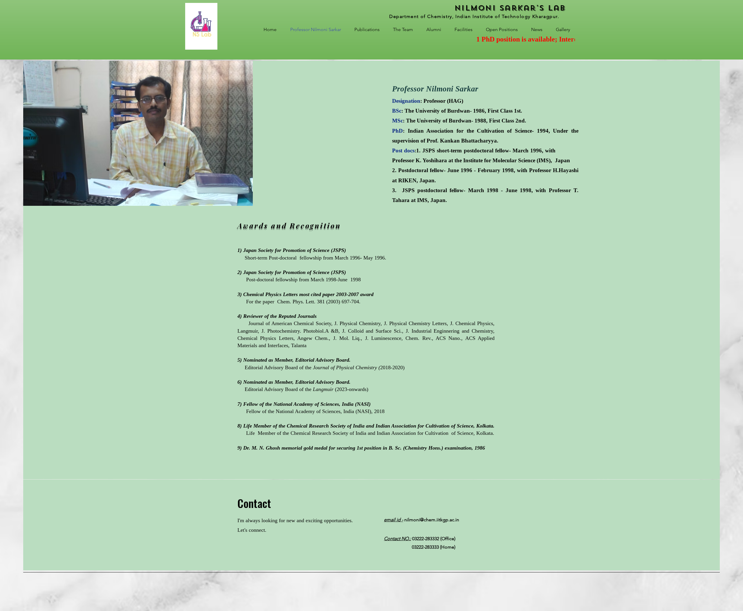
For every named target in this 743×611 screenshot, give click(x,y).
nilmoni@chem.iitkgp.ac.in (421, 519)
